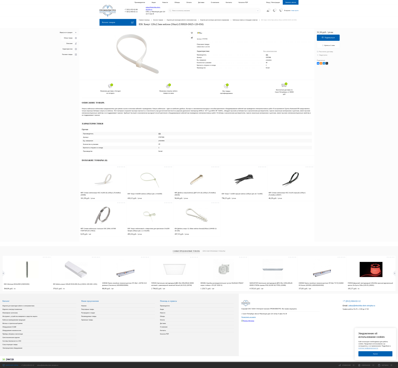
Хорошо (375, 354)
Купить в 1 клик (329, 45)
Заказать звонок (290, 2)
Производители (140, 2)
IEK (267, 55)
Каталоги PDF (243, 2)
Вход (268, 2)
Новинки (83, 306)
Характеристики (67, 49)
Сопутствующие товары (10, 344)
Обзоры (177, 2)
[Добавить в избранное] (192, 33)
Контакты (229, 2)
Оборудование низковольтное (11, 330)
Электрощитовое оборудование (12, 348)
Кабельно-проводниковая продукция (13, 320)
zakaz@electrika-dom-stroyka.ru (361, 306)
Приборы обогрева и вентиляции (12, 334)
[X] (327, 63)
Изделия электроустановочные (12, 309)
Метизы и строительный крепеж (12, 323)
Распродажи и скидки (88, 313)
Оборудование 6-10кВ (9, 327)
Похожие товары (67, 54)
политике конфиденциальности (368, 348)
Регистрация (275, 2)
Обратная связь (11, 365)
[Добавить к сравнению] (192, 37)
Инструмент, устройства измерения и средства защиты (19, 316)
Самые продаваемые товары (186, 251)
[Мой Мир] (324, 63)
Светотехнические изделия (11, 337)
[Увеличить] (138, 54)
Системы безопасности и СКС (11, 341)
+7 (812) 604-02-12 (27, 365)
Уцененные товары (87, 320)
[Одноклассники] (321, 63)
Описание (69, 43)
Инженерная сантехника (10, 313)
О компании (215, 2)
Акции (154, 2)
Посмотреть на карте (248, 317)
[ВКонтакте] (318, 63)
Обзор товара (68, 38)
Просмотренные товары (214, 251)
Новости (165, 2)
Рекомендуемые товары (88, 316)
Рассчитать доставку (326, 51)
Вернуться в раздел (66, 32)
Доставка (201, 2)
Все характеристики (270, 51)
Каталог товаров (108, 22)
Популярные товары (87, 309)
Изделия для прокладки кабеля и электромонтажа (18, 306)
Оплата (189, 2)
